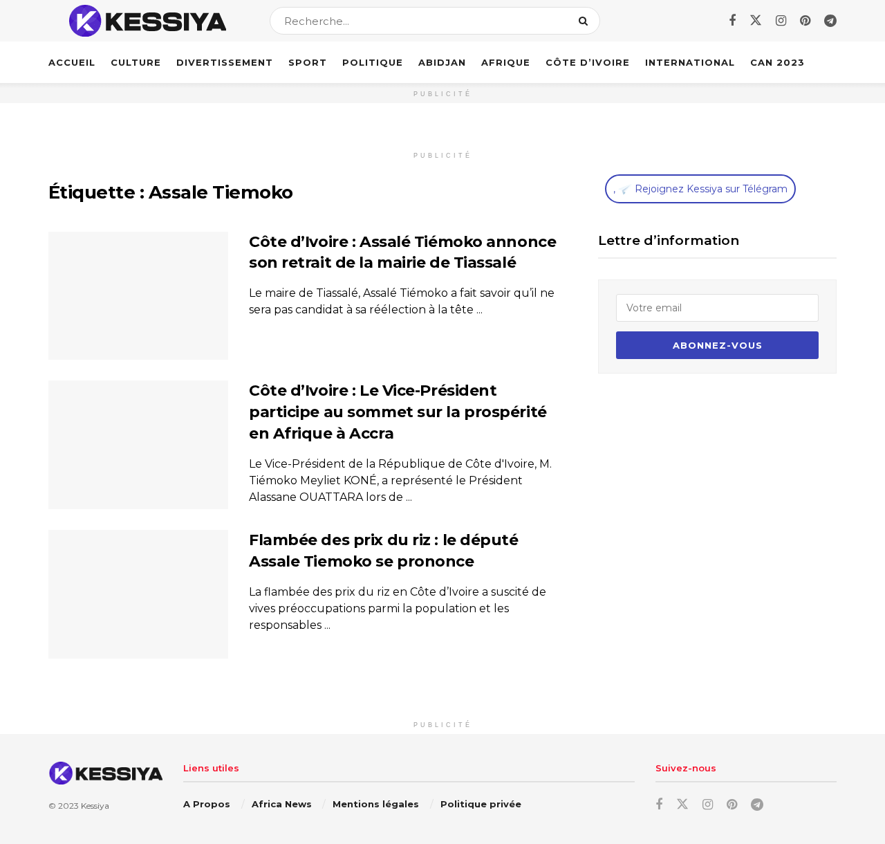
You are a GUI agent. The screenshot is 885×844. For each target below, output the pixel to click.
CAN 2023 (777, 62)
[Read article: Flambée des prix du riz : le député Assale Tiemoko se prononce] (138, 594)
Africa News (282, 803)
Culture (136, 62)
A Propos (206, 803)
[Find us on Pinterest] (805, 21)
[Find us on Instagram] (781, 21)
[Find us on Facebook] (732, 21)
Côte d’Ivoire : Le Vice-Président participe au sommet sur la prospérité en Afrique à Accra (398, 412)
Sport (307, 62)
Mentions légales (376, 803)
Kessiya (95, 805)
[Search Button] (586, 21)
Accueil (71, 62)
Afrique (505, 62)
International (690, 62)
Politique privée (480, 803)
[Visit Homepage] (147, 21)
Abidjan (442, 62)
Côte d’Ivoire (588, 62)
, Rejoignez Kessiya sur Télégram (700, 189)
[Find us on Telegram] (830, 21)
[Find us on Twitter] (755, 20)
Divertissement (224, 62)
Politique (372, 62)
